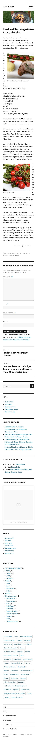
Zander (6, 697)
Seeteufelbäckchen (20, 686)
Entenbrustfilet (9, 640)
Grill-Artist (8, 6)
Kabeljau (20, 652)
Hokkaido (27, 644)
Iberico (12, 255)
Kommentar (8, 277)
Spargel (16, 255)
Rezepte (6, 711)
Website (6, 321)
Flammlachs (20, 464)
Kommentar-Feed (11, 409)
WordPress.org (10, 412)
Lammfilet (7, 659)
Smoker (9, 616)
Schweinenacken (10, 682)
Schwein (5, 255)
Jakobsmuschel (9, 652)
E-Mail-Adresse (9, 313)
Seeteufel (7, 686)
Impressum (7, 720)
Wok (8, 619)
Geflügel (8, 581)
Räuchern (9, 609)
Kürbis (15, 655)
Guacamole (8, 644)
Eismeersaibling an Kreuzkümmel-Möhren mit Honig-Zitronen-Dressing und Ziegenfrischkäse (18, 442)
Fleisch (25, 253)
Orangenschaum (10, 667)
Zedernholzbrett (12, 621)
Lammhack (17, 659)
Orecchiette (22, 667)
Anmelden (8, 404)
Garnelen (27, 640)
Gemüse (7, 593)
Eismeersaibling (26, 636)
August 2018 (9, 538)
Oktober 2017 (9, 551)
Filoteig (19, 640)
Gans (8, 586)
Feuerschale (10, 601)
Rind (8, 576)
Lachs (22, 655)
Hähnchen (10, 588)
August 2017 (9, 553)
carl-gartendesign (9, 716)
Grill (28, 253)
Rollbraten (14, 678)
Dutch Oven (10, 598)
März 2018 (8, 543)
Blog (4, 707)
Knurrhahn (7, 655)
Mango (6, 663)
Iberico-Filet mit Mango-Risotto (16, 437)
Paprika (6, 671)
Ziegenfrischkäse (17, 697)
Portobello (14, 671)
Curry (16, 636)
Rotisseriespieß (11, 611)
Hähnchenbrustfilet (11, 648)
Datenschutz (7, 724)
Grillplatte (10, 606)
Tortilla (29, 693)
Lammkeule (27, 659)
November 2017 (10, 548)
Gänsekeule (18, 644)
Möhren (27, 663)
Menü (31, 6)
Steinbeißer (25, 689)
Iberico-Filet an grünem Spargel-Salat (18, 434)
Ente (8, 583)
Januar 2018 (9, 546)
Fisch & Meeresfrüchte (13, 568)
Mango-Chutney (17, 663)
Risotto (6, 678)
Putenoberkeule (26, 671)
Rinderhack (14, 674)
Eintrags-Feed (10, 407)
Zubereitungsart (10, 596)
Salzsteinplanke (12, 614)
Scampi (23, 678)
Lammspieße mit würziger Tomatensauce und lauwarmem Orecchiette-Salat (16, 429)
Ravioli (6, 674)
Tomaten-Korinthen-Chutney (14, 693)
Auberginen (8, 636)
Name (5, 304)
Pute (8, 591)
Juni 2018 (8, 541)
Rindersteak (25, 674)
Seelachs (21, 682)
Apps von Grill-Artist (10, 729)
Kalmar (27, 652)
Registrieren (9, 402)
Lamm (8, 573)
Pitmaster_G (9, 253)
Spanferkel (7, 689)
